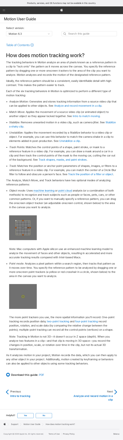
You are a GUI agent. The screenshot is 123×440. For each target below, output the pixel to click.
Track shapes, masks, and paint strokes (63, 159)
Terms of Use (54, 434)
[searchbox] (89, 33)
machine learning (43, 190)
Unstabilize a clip (69, 141)
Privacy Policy (69, 434)
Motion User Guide (20, 19)
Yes (25, 415)
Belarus (116, 434)
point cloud (65, 190)
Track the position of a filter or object (90, 174)
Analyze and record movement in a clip (78, 105)
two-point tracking (58, 321)
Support (14, 424)
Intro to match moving (86, 116)
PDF (41, 374)
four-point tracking (86, 321)
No (44, 415)
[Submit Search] (65, 34)
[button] (4, 10)
